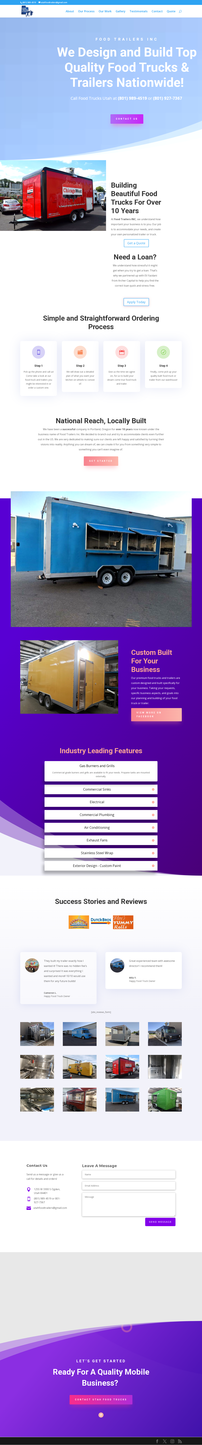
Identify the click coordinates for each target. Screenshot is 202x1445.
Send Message (160, 1221)
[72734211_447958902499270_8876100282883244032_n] (165, 1045)
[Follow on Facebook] (101, 1415)
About (70, 11)
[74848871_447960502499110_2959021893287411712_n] (80, 1077)
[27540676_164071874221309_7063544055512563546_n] (37, 1110)
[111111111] (165, 1110)
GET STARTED (101, 461)
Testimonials (139, 11)
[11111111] (37, 1045)
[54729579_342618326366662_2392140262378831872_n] (37, 1077)
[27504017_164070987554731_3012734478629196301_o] (122, 1077)
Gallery (120, 11)
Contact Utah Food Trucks (101, 1399)
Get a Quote (136, 243)
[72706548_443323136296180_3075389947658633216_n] (80, 1045)
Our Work (105, 11)
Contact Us (127, 119)
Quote (171, 11)
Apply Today (136, 302)
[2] (122, 1045)
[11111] (165, 1077)
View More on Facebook (149, 714)
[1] (122, 1110)
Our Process (86, 11)
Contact (157, 11)
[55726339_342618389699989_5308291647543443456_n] (80, 1110)
